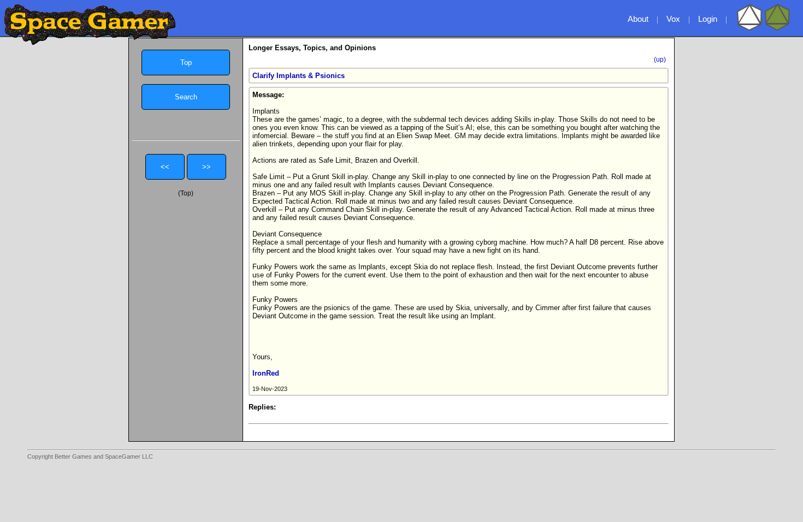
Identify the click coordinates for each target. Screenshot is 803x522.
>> (206, 167)
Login (707, 19)
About (638, 19)
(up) (660, 59)
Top (186, 62)
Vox (673, 19)
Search (186, 97)
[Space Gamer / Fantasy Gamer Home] (89, 25)
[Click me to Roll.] (763, 28)
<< (165, 167)
